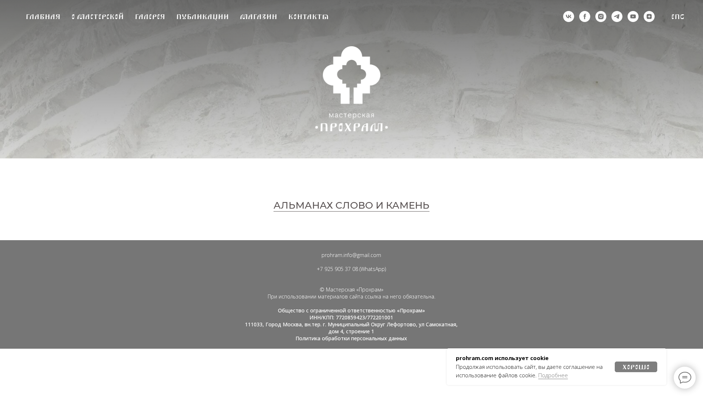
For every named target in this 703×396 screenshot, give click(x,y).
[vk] (568, 16)
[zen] (649, 16)
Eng (678, 17)
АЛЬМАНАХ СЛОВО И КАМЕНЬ (351, 205)
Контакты (308, 17)
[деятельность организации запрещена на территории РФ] (584, 16)
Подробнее (553, 375)
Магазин (258, 17)
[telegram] (616, 16)
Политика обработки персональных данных (351, 338)
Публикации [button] (202, 17)
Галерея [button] (150, 17)
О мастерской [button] (97, 17)
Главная (43, 17)
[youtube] (633, 16)
